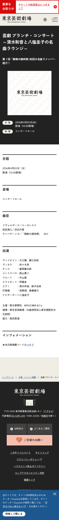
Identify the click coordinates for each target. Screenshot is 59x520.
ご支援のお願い (33, 440)
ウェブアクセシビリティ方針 (29, 473)
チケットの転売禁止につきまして (34, 7)
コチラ (30, 345)
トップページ (8, 377)
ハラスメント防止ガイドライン (29, 466)
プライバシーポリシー (28, 460)
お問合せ (18, 429)
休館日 (44, 416)
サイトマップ (42, 453)
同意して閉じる (14, 514)
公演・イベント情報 (27, 377)
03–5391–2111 (18, 416)
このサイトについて (20, 453)
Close (55, 6)
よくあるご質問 (42, 429)
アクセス (48, 411)
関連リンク (29, 480)
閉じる (55, 494)
